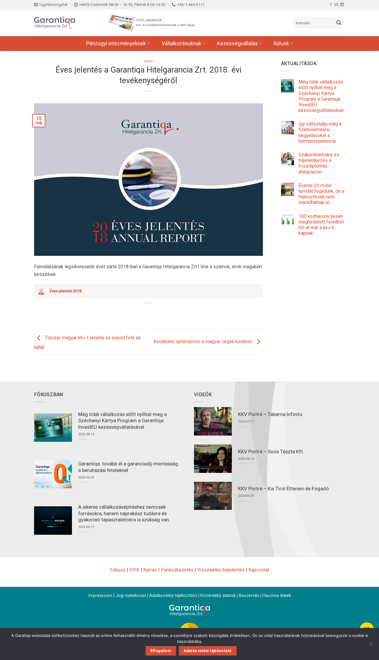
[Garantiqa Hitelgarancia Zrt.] (63, 23)
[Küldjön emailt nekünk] (336, 4)
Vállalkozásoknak (181, 43)
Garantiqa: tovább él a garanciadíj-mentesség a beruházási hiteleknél (128, 467)
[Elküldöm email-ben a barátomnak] (154, 313)
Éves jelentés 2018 (65, 291)
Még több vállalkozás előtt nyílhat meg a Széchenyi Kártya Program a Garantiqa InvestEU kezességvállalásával (320, 96)
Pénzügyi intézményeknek (116, 43)
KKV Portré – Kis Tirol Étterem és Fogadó (283, 489)
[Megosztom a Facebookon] (132, 313)
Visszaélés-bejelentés (221, 570)
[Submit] (339, 23)
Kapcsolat (258, 570)
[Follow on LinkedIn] (342, 4)
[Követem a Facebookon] (331, 4)
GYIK (134, 570)
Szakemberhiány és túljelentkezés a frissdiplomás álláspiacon (318, 163)
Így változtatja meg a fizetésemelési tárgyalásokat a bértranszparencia (319, 132)
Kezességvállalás (237, 43)
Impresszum (100, 595)
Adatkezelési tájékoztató (173, 595)
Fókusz (118, 570)
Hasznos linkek (276, 595)
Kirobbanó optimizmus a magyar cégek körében (203, 341)
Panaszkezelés (177, 570)
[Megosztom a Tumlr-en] (165, 313)
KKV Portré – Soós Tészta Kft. (271, 452)
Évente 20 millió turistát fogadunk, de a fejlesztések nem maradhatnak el (321, 194)
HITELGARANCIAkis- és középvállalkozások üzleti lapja (165, 22)
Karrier (150, 570)
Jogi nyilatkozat (130, 595)
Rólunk (281, 43)
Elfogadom (160, 650)
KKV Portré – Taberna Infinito (270, 414)
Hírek (148, 61)
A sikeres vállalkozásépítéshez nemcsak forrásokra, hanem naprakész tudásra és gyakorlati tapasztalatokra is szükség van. (124, 513)
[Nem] (371, 646)
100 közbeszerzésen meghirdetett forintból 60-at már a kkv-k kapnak (321, 224)
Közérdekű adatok (218, 595)
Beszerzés (249, 595)
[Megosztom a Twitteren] (143, 313)
